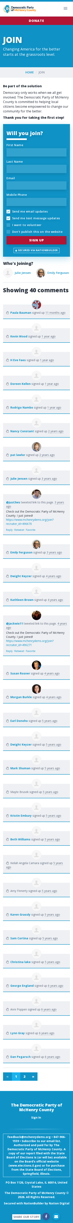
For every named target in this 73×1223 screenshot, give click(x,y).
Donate (36, 20)
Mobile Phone (16, 195)
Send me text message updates (35, 218)
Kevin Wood (18, 336)
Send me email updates (29, 211)
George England (22, 986)
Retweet (19, 530)
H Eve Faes (18, 360)
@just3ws (13, 502)
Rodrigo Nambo (21, 407)
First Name (14, 145)
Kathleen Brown (21, 600)
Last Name (14, 162)
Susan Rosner (20, 673)
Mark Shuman (20, 768)
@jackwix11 (14, 623)
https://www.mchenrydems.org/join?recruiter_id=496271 (30, 643)
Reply (9, 530)
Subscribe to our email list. (41, 1141)
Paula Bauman (20, 313)
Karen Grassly (20, 914)
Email (10, 178)
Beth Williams (20, 839)
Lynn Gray (17, 1033)
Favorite (30, 530)
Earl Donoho (19, 721)
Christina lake (20, 962)
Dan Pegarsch (20, 1057)
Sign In (36, 1117)
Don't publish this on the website (36, 232)
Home (29, 72)
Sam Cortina (19, 938)
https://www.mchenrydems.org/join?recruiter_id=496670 (30, 522)
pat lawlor (17, 455)
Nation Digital (59, 1203)
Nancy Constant (22, 431)
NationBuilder (34, 1203)
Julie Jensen (23, 273)
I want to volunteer (26, 225)
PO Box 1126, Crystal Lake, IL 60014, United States (36, 1184)
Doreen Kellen (20, 384)
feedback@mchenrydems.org (29, 1137)
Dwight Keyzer (21, 576)
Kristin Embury (21, 816)
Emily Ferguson (58, 273)
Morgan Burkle (21, 697)
